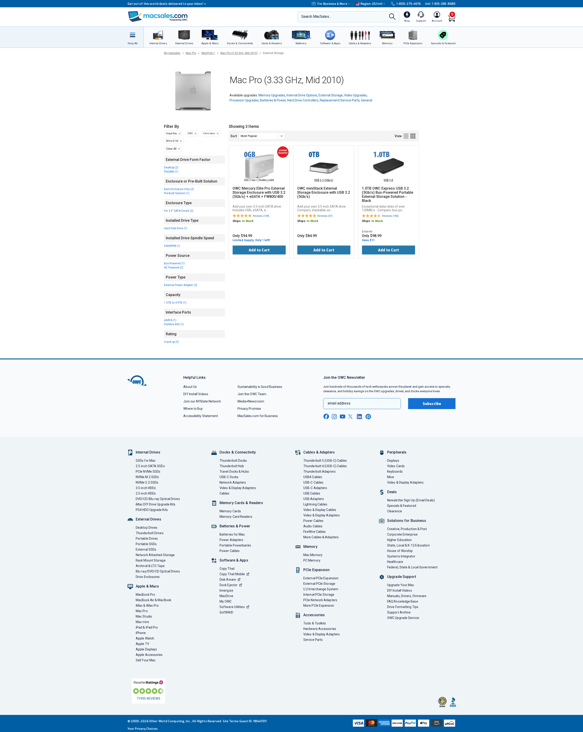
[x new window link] (351, 416)
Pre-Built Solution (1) (176, 193)
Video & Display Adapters (238, 488)
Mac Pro (191, 53)
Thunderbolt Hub (232, 466)
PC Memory (311, 560)
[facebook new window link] (326, 417)
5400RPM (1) (172, 245)
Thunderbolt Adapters (319, 471)
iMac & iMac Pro (147, 605)
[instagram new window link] (334, 416)
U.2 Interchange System (320, 589)
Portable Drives (147, 538)
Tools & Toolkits (314, 623)
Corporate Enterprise (402, 534)
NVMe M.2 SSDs (147, 477)
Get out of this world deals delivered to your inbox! (167, 4)
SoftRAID (226, 612)
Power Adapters (231, 540)
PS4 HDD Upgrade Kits (152, 510)
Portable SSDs (146, 544)
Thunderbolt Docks (233, 460)
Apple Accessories (149, 655)
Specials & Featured (401, 506)
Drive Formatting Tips (402, 607)
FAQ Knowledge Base (402, 601)
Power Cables (230, 551)
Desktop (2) (171, 167)
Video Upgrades (355, 95)
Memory (310, 546)
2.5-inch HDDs (146, 493)
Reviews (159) (261, 215)
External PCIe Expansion (320, 578)
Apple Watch (145, 638)
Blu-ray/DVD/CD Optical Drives (158, 571)
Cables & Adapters (319, 452)
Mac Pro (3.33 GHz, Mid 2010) (239, 53)
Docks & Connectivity (238, 452)
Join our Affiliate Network (202, 401)
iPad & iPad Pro (147, 627)
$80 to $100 (172, 141)
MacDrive (226, 596)
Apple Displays (146, 649)
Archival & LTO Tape (150, 566)
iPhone (141, 633)
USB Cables (311, 493)
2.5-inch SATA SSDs (150, 466)
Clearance (394, 511)
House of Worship (400, 551)
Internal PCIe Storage (318, 594)
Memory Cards (230, 511)
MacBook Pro (145, 594)
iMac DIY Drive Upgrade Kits (155, 504)
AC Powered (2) (173, 267)
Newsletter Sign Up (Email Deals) (411, 500)
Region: (372, 4)
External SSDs (146, 549)
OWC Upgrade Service (403, 618)
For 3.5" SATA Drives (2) (178, 210)
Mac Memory (312, 555)
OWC (190, 133)
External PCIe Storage (319, 583)
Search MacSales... (316, 16)
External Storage (331, 95)
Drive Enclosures (148, 577)
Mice (390, 477)
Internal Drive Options (301, 95)
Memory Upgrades (271, 95)
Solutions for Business (406, 520)
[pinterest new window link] (368, 416)
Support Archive (399, 612)
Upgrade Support (401, 577)
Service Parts (313, 640)
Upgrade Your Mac (400, 585)
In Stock (247, 221)
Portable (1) (171, 171)
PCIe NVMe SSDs (148, 471)
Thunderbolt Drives (150, 533)
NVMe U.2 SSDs (147, 482)
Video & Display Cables (319, 510)
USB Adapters (313, 499)
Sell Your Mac (146, 660)
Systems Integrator (401, 556)
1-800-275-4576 (408, 4)
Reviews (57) (324, 215)
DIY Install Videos (195, 394)
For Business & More (332, 4)
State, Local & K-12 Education (408, 545)
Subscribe (432, 403)
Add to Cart (259, 250)
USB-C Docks (229, 477)
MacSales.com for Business (258, 416)
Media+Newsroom (251, 401)
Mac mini (142, 622)
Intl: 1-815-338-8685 (440, 4)
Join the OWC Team (252, 394)
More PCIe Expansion (318, 605)
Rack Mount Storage (151, 560)
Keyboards (395, 471)
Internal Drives (148, 452)
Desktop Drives (146, 527)
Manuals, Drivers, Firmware (406, 596)
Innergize (226, 590)
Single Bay (171, 133)
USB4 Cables (312, 477)
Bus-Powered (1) (174, 263)
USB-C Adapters (315, 488)
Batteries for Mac (232, 534)
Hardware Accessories (319, 629)
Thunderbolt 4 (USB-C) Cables (325, 466)
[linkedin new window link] (360, 416)
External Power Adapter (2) (180, 285)
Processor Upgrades (244, 100)
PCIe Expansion (316, 570)
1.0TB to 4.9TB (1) (175, 302)
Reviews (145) (390, 215)
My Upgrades (172, 53)
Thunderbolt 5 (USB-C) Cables (325, 460)
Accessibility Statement (200, 416)
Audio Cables (312, 526)
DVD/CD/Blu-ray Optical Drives (158, 499)
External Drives (148, 519)
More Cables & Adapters (321, 537)
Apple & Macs (147, 586)
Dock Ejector (229, 585)
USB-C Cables (313, 482)
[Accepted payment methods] (403, 723)
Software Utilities (232, 607)
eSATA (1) (170, 320)
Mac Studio (144, 616)
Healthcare (395, 562)
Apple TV (142, 644)
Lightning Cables (315, 504)
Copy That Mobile (232, 574)
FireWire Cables (314, 532)
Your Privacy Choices (143, 729)
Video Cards (396, 466)
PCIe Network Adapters (320, 600)
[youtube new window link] (342, 416)
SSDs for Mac (146, 460)
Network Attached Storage (155, 555)
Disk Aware (228, 579)
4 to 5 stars (209, 133)
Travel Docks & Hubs (234, 471)
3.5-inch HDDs (146, 488)
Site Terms (231, 721)
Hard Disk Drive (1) (175, 228)
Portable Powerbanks (235, 545)
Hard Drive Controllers (302, 100)
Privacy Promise (249, 408)
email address (339, 403)
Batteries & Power (273, 100)
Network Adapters (233, 482)
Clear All (171, 148)
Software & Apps (234, 560)
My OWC (226, 601)
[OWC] (158, 17)
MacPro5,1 (208, 53)
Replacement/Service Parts (340, 100)
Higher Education (399, 540)
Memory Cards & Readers (241, 503)
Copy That (227, 568)
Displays (393, 460)
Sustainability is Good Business (260, 387)
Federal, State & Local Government (412, 567)
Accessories (314, 615)
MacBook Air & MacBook (153, 600)
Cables (225, 493)
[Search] (392, 17)
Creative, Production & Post (407, 529)
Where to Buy (193, 408)
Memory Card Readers (236, 516)
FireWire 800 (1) (174, 324)
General (366, 100)
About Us (190, 387)
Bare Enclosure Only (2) (179, 189)
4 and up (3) (171, 341)
